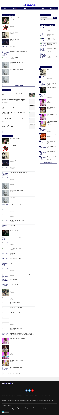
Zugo (18, 409)
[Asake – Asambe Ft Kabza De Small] (5, 72)
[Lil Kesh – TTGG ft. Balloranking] (5, 309)
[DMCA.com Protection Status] (29, 412)
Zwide (3, 408)
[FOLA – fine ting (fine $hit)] (5, 42)
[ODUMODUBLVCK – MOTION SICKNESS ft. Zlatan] (5, 53)
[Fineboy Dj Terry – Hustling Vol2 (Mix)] (43, 40)
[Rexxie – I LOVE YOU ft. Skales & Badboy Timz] (5, 325)
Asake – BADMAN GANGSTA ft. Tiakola (17, 62)
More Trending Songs (48, 162)
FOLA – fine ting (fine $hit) (15, 39)
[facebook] (26, 390)
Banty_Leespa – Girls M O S (15, 353)
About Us (3, 395)
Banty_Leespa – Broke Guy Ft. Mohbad (17, 338)
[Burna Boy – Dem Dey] (5, 233)
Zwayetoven (4, 407)
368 (16, 373)
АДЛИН (8, 409)
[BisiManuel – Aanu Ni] (5, 35)
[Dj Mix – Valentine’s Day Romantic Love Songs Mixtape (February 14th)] (43, 55)
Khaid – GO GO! (13, 25)
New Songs (26, 395)
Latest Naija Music (20, 395)
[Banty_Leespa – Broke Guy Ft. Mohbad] (5, 341)
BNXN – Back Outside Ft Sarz (15, 248)
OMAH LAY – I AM (13, 215)
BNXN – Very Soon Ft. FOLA (15, 17)
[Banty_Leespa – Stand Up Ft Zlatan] (5, 363)
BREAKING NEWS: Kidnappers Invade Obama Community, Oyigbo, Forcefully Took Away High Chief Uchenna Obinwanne (22, 334)
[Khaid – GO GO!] (5, 27)
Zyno (15, 409)
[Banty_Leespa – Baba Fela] (5, 348)
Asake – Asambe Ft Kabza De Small (16, 69)
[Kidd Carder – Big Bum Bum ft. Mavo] (5, 222)
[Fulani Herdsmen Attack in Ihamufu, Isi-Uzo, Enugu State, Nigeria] (5, 292)
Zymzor (3, 409)
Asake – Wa (12, 243)
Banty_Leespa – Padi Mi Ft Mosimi (16, 367)
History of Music (40, 395)
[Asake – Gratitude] (5, 270)
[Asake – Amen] (5, 79)
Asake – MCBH (12, 253)
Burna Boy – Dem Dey (14, 230)
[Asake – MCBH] (5, 255)
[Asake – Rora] (5, 227)
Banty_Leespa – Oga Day (52, 151)
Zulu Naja (51, 408)
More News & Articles (18, 132)
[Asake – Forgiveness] (5, 281)
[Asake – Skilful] (5, 48)
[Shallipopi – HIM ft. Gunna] (5, 304)
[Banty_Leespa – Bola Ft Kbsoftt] (43, 158)
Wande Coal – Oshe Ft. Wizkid (15, 237)
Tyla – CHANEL (12, 317)
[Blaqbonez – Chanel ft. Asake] (5, 265)
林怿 (43, 408)
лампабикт (11, 407)
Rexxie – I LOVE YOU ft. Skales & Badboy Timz (18, 323)
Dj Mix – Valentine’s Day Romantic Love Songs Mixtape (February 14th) (52, 55)
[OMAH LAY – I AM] (5, 217)
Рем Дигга (33, 407)
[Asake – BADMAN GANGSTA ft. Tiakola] (5, 65)
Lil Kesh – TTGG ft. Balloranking (16, 307)
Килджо (30, 408)
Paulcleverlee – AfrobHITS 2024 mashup (52, 44)
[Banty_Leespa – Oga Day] (43, 153)
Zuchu (10, 408)
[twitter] (29, 390)
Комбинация (24, 409)
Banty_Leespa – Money (51, 146)
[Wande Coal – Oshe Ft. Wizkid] (5, 239)
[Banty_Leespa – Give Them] (43, 143)
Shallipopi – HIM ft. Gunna (15, 302)
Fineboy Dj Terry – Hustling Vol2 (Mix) (51, 39)
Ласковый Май (42, 409)
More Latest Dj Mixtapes (48, 59)
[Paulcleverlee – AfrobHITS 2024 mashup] (43, 45)
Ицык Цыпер (27, 407)
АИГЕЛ (46, 408)
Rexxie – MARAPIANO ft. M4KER (16, 328)
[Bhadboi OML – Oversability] (5, 314)
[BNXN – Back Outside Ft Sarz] (5, 250)
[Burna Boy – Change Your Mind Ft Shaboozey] (5, 206)
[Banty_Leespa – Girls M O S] (5, 355)
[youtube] (32, 390)
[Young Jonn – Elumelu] (5, 286)
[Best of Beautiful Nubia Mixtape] (43, 50)
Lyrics (36, 395)
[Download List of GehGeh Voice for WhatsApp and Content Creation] (5, 299)
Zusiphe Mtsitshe (23, 408)
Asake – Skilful (12, 46)
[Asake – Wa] (5, 244)
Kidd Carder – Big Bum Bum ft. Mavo (17, 220)
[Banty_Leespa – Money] (43, 148)
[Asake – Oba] (5, 211)
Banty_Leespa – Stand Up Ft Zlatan (16, 360)
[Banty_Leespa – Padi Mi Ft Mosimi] (5, 369)
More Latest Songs (18, 85)
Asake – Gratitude (13, 268)
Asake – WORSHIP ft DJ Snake (15, 258)
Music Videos (31, 395)
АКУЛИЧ (49, 409)
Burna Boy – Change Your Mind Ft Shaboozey (18, 204)
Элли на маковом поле (7, 409)
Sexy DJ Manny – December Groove (50, 34)
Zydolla (39, 407)
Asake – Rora (12, 225)
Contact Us (8, 395)
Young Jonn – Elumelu (14, 284)
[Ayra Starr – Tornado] (5, 59)
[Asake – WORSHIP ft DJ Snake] (5, 260)
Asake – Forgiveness (13, 279)
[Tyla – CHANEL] (5, 319)
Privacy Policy (13, 395)
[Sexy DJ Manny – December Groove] (43, 35)
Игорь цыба (13, 409)
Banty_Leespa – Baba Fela (15, 345)
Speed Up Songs (47, 395)
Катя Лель (35, 409)
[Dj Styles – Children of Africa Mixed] (43, 29)
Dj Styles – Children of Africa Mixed (51, 28)
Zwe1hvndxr (35, 408)
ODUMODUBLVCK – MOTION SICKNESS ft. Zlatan (19, 51)
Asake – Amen (12, 76)
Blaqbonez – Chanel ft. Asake (15, 263)
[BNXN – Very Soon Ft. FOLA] (5, 20)
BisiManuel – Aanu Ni (14, 32)
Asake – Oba (12, 209)
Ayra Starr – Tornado (14, 57)
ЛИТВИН (54, 409)
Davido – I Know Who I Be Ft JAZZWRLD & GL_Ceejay (20, 274)
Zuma (7, 408)
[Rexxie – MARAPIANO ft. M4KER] (5, 330)
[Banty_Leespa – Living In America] (43, 136)
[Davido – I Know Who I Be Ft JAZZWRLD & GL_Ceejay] (5, 276)
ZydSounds (15, 408)
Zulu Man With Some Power (48, 407)
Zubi (40, 408)
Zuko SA (30, 409)
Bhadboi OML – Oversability (15, 312)
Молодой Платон (19, 407)
